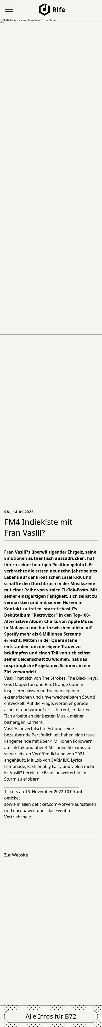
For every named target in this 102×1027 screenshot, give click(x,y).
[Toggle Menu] (9, 9)
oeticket (12, 798)
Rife (58, 9)
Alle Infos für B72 (51, 1016)
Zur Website (16, 855)
